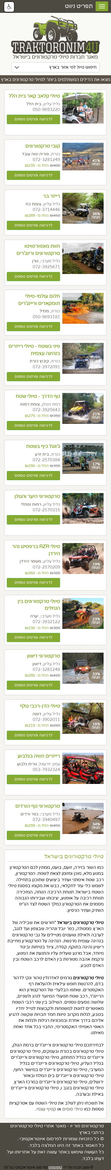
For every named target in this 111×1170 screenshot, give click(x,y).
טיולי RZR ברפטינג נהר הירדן (36, 550)
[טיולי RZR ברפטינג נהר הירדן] (83, 558)
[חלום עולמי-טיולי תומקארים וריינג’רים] (83, 308)
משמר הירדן (30, 561)
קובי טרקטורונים (42, 146)
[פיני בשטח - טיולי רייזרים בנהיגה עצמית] (83, 358)
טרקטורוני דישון (43, 656)
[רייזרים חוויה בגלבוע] (83, 768)
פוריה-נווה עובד (35, 154)
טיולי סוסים (72, 1109)
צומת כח (33, 204)
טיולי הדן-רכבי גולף (40, 706)
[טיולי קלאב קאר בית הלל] (83, 108)
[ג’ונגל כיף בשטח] (83, 458)
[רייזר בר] (83, 208)
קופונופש (55, 1167)
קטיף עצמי (46, 1109)
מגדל (44, 311)
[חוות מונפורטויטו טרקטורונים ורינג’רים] (83, 258)
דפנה (36, 714)
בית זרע (42, 454)
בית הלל (33, 104)
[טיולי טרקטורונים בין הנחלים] (83, 613)
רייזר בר (51, 196)
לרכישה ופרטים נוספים (33, 119)
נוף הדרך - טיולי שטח (38, 396)
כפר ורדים (29, 814)
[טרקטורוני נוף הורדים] (83, 818)
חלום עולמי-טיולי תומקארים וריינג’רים (39, 299)
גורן (35, 261)
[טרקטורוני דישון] (83, 668)
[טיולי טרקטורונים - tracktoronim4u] (55, 37)
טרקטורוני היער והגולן (37, 496)
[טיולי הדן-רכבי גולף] (83, 718)
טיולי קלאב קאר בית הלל (34, 96)
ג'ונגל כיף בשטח (43, 446)
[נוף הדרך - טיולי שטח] (83, 408)
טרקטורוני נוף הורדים (37, 806)
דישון (36, 664)
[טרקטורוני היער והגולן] (83, 508)
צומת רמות (30, 404)
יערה (34, 616)
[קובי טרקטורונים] (83, 156)
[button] (9, 7)
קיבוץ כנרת (39, 361)
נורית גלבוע (27, 764)
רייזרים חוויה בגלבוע (39, 756)
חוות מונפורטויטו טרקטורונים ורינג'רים (38, 249)
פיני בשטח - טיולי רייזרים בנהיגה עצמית (34, 349)
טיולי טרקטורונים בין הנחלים (39, 604)
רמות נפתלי (31, 504)
